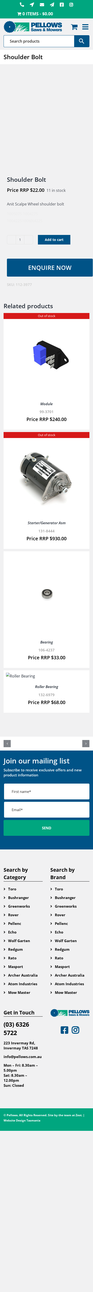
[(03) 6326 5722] (22, 4)
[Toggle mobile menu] (85, 26)
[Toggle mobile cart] (74, 26)
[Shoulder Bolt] (46, 120)
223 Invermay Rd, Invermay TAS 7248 (21, 1045)
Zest (79, 1115)
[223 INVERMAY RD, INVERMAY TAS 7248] (32, 4)
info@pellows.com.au (23, 1056)
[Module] (46, 318)
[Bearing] (46, 557)
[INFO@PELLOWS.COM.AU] (42, 4)
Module (46, 403)
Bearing (46, 642)
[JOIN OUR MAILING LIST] (52, 4)
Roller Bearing (46, 686)
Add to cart (54, 239)
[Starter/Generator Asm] (46, 437)
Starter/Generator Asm (47, 522)
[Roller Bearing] (20, 676)
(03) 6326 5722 (16, 1028)
